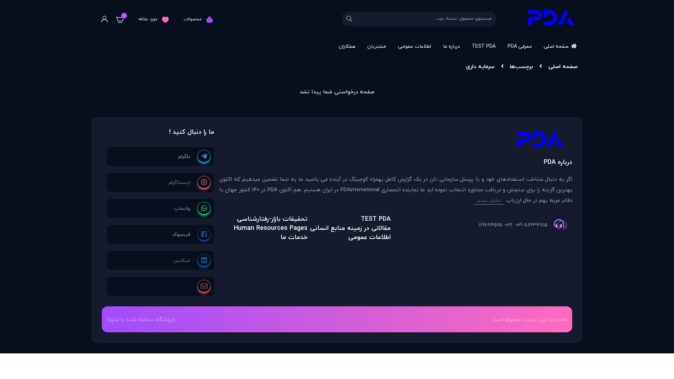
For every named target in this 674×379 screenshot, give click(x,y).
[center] (349, 19)
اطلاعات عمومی (414, 46)
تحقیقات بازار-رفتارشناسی (272, 218)
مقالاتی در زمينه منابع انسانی (350, 227)
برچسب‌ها (521, 66)
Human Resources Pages (271, 227)
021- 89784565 (495, 225)
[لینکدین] (192, 260)
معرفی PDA (520, 46)
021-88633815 (532, 225)
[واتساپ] (192, 208)
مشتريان (376, 46)
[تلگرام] (194, 156)
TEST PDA (484, 46)
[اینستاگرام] (190, 182)
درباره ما (451, 46)
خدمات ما (294, 237)
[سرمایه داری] (396, 140)
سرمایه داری (480, 66)
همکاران (347, 46)
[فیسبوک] (191, 234)
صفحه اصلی (556, 46)
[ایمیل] (204, 286)
